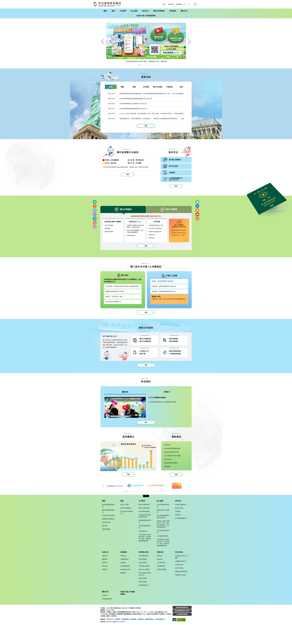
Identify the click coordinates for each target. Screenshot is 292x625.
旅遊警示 (178, 515)
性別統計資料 (179, 564)
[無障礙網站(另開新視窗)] (181, 620)
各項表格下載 (106, 522)
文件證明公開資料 (144, 566)
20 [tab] (165, 491)
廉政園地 (123, 573)
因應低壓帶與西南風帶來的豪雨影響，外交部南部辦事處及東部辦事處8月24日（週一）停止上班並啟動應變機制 (147, 93)
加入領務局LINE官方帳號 (172, 455)
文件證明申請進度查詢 (163, 531)
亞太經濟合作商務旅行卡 (113, 301)
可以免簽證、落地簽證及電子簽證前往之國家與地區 (121, 286)
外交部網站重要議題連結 (172, 448)
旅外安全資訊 (158, 87)
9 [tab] (140, 491)
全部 (110, 87)
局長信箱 (123, 556)
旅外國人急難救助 (180, 504)
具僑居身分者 (131, 235)
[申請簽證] (95, 206)
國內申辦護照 (126, 209)
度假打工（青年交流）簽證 (114, 296)
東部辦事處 (140, 619)
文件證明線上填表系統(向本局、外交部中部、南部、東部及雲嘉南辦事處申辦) (145, 538)
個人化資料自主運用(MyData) (145, 574)
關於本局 (184, 11)
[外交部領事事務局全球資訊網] (107, 4)
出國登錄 (178, 511)
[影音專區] (95, 223)
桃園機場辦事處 (149, 619)
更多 (146, 126)
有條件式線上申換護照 (163, 511)
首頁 (164, 4)
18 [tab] (160, 491)
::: (0, 1)
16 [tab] (156, 491)
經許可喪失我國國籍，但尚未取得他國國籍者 (135, 231)
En (184, 4)
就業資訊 (105, 569)
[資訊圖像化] (95, 227)
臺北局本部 (110, 619)
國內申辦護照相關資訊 (108, 505)
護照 (105, 11)
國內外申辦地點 (159, 11)
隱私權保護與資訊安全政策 (182, 610)
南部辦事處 (133, 619)
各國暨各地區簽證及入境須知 (114, 291)
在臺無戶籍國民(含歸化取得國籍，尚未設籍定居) (135, 226)
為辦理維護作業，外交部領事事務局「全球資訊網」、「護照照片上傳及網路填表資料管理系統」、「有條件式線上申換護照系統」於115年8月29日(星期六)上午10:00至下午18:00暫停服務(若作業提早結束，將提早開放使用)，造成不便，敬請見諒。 (147, 118)
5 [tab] (131, 491)
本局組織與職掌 (107, 599)
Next (189, 42)
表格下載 (152, 235)
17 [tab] (158, 491)
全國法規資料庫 (161, 569)
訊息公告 (105, 552)
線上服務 (134, 11)
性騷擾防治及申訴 (180, 561)
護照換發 (107, 228)
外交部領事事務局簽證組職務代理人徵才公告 (127, 108)
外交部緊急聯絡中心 (181, 518)
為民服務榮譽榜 (125, 566)
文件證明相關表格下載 (145, 527)
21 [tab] (167, 491)
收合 (146, 496)
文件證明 (123, 11)
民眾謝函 (123, 562)
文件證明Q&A (143, 531)
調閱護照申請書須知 (108, 519)
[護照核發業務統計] (128, 456)
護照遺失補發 (109, 231)
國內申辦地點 (173, 338)
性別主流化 (168, 459)
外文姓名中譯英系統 (155, 228)
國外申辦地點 (173, 341)
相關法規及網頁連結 (181, 571)
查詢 (195, 4)
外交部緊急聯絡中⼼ (160, 619)
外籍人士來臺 (124, 504)
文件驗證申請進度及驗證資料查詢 (145, 516)
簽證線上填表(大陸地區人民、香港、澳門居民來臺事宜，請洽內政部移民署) (163, 524)
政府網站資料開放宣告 (182, 607)
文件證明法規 (161, 562)
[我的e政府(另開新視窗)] (174, 620)
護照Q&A (152, 238)
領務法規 (167, 445)
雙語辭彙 (179, 4)
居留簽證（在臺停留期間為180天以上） (164, 291)
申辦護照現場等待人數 (156, 225)
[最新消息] (95, 214)
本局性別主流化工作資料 (181, 557)
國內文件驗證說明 (145, 338)
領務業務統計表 (143, 585)
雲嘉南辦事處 (125, 619)
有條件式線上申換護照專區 (146, 15)
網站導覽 (171, 4)
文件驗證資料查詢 (175, 353)
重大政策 (105, 566)
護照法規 (159, 556)
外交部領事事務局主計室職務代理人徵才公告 (127, 103)
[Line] (197, 202)
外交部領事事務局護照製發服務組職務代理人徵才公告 (130, 98)
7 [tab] (135, 491)
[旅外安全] (95, 218)
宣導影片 (167, 392)
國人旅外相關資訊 (125, 508)
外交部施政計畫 (143, 556)
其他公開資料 (143, 578)
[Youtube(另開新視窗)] (197, 214)
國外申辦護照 (171, 209)
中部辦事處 (117, 619)
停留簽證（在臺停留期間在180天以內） (164, 286)
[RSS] (197, 218)
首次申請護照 (109, 225)
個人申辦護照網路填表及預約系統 (163, 516)
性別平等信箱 (179, 568)
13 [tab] (149, 491)
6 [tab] (133, 491)
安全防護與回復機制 (182, 614)
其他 (181, 87)
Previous (103, 42)
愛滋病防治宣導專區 (170, 463)
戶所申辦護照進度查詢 (163, 505)
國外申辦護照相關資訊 (108, 511)
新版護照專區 (106, 529)
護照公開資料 (143, 559)
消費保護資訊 (124, 559)
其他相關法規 (161, 566)
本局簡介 (105, 595)
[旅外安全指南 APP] (197, 206)
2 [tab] (124, 491)
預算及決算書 (143, 582)
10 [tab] (142, 491)
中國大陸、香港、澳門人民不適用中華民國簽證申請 (168, 298)
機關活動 (125, 392)
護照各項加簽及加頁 (155, 231)
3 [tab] (126, 491)
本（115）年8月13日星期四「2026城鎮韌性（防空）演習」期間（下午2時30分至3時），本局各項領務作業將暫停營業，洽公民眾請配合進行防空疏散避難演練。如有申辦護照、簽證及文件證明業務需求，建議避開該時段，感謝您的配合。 (147, 113)
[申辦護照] (95, 202)
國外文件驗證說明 (145, 341)
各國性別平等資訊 (180, 575)
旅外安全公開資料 (144, 569)
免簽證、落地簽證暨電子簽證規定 (162, 281)
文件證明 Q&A (144, 351)
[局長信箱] (197, 210)
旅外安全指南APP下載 (171, 452)
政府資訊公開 (143, 552)
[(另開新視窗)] (115, 486)
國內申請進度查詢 (175, 351)
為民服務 (172, 11)
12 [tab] (147, 491)
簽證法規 (159, 559)
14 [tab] (151, 491)
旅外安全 (145, 11)
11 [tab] (144, 491)
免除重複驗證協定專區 (145, 521)
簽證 (113, 11)
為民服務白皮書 (125, 569)
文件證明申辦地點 (144, 511)
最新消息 (105, 556)
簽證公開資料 (143, 562)
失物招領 (169, 87)
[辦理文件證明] (95, 210)
